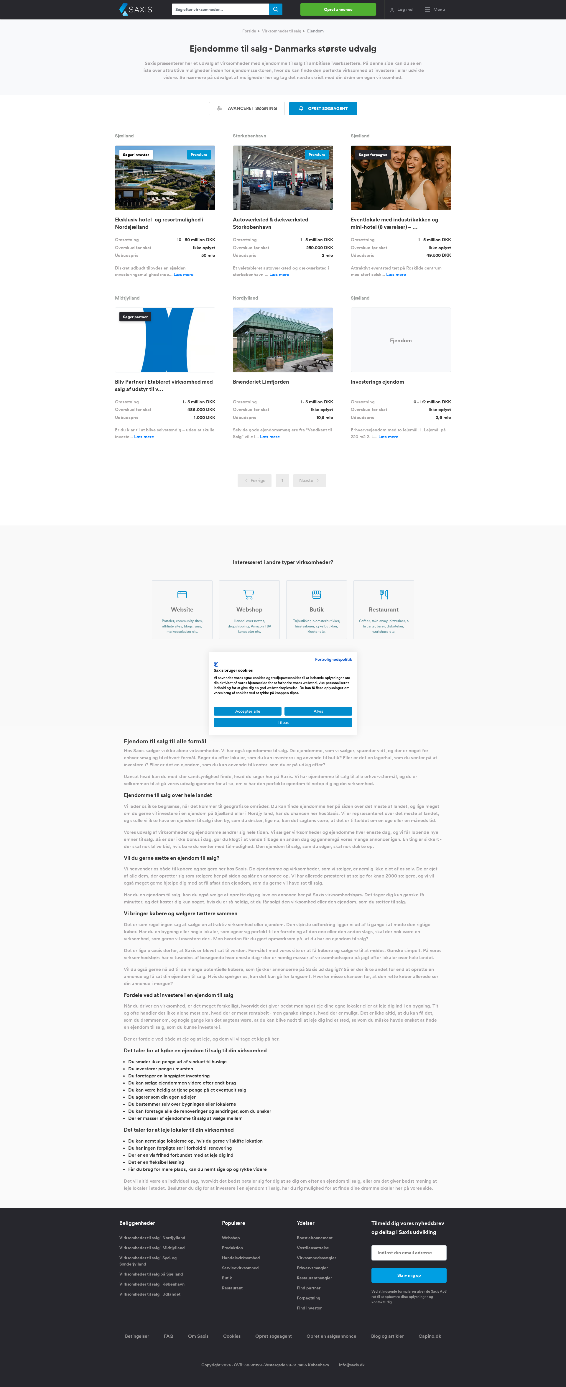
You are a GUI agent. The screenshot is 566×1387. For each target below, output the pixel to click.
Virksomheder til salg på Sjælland (151, 1274)
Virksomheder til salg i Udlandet (149, 1294)
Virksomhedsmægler (316, 1258)
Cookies (232, 1336)
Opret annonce (338, 9)
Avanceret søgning (252, 108)
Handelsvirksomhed (241, 1258)
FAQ (168, 1336)
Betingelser (137, 1336)
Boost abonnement (315, 1238)
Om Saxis (198, 1336)
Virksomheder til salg (281, 31)
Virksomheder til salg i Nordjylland (152, 1238)
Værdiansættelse (313, 1248)
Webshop (231, 1238)
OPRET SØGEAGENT (327, 108)
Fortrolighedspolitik (333, 659)
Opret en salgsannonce (331, 1336)
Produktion (232, 1248)
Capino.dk (430, 1336)
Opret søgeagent (273, 1336)
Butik (227, 1278)
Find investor (309, 1308)
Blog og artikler (387, 1336)
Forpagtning (308, 1298)
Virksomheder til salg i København (152, 1284)
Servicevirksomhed (240, 1268)
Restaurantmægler (314, 1278)
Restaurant (232, 1288)
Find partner (308, 1288)
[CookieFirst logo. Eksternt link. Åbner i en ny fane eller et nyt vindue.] (216, 664)
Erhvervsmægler (312, 1268)
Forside (249, 31)
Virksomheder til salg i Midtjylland (152, 1248)
